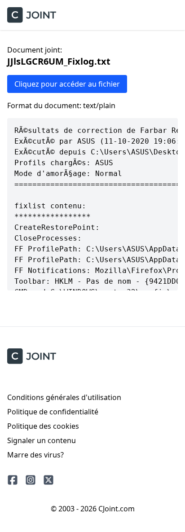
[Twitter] (48, 480)
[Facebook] (12, 480)
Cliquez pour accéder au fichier (67, 84)
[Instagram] (30, 480)
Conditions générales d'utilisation (64, 397)
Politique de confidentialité (52, 412)
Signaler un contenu (41, 440)
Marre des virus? (35, 455)
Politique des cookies (43, 426)
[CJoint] (31, 356)
